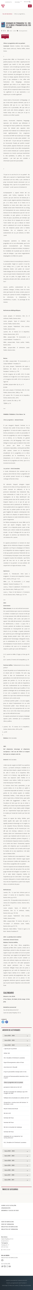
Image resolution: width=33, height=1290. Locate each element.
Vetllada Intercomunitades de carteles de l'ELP (16, 1098)
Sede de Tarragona (7, 1224)
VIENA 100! (7, 1053)
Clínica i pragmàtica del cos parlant (13, 1082)
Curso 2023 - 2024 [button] (10, 1045)
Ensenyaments (23, 31)
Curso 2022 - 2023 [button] (10, 1150)
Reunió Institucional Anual (11, 1108)
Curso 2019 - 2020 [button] (9, 1165)
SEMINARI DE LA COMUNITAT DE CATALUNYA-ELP (13, 1137)
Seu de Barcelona (7, 14)
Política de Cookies (13, 1285)
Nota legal (4, 1285)
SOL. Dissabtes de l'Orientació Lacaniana (15, 1142)
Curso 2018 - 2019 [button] (9, 1170)
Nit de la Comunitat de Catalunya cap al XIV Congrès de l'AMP (15, 1092)
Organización (5, 1208)
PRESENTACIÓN (5, 35)
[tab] (16, 1035)
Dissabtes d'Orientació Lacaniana (14, 1058)
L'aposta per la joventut (10, 1048)
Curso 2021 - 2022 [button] (9, 1155)
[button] (18, 1)
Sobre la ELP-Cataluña (8, 1205)
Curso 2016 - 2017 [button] (9, 1179)
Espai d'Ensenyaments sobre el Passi (14, 1062)
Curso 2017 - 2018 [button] (9, 1175)
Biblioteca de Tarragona (9, 1229)
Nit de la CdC (7, 1113)
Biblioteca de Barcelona (9, 1226)
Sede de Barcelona (7, 1221)
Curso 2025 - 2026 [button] (10, 1035)
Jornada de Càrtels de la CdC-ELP (13, 1087)
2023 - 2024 (12, 31)
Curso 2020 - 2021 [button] (9, 1160)
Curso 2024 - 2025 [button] (10, 1040)
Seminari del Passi (9, 1118)
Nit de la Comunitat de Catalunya (13, 1127)
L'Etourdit (10, 1067)
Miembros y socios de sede (10, 1210)
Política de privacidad (25, 1285)
